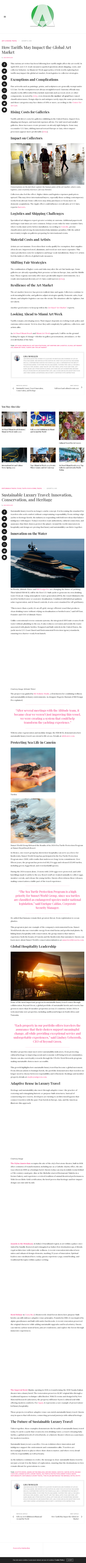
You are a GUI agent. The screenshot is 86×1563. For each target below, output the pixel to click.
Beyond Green (50, 1472)
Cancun (66, 1472)
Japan (40, 1403)
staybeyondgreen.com (37, 1077)
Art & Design (6, 41)
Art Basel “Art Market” (57, 308)
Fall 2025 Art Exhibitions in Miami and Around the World (42, 430)
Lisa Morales (8, 57)
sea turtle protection (51, 1474)
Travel (14, 41)
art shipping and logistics (57, 345)
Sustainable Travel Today (11, 488)
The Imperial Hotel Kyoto (70, 1476)
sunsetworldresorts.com (73, 940)
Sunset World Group (68, 1474)
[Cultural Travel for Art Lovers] (71, 426)
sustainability (16, 1476)
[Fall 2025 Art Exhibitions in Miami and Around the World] (43, 419)
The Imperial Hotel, (19, 1390)
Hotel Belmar (17, 1315)
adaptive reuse (20, 1472)
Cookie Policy (59, 1560)
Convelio (64, 227)
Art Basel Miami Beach (22, 333)
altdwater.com (67, 736)
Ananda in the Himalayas (22, 1244)
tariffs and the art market (36, 347)
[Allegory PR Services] (43, 16)
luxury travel (35, 1474)
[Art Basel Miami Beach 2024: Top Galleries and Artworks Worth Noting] (71, 455)
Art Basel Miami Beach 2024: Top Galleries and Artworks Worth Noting (71, 467)
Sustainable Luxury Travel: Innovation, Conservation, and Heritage (37, 497)
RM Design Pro (43, 589)
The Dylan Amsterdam (51, 1476)
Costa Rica (29, 1315)
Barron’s (21, 207)
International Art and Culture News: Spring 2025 (12, 466)
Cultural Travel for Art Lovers (70, 443)
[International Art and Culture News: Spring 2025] (14, 455)
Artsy (35, 96)
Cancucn (60, 1472)
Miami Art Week (43, 333)
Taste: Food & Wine (29, 488)
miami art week (19, 347)
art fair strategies (39, 345)
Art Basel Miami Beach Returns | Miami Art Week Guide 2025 (13, 430)
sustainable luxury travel (32, 1476)
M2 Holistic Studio (41, 694)
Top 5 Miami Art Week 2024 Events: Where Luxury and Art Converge (43, 466)
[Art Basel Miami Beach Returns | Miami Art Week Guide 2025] (14, 419)
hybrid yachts (24, 1474)
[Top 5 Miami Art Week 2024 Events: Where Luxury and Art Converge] (43, 455)
